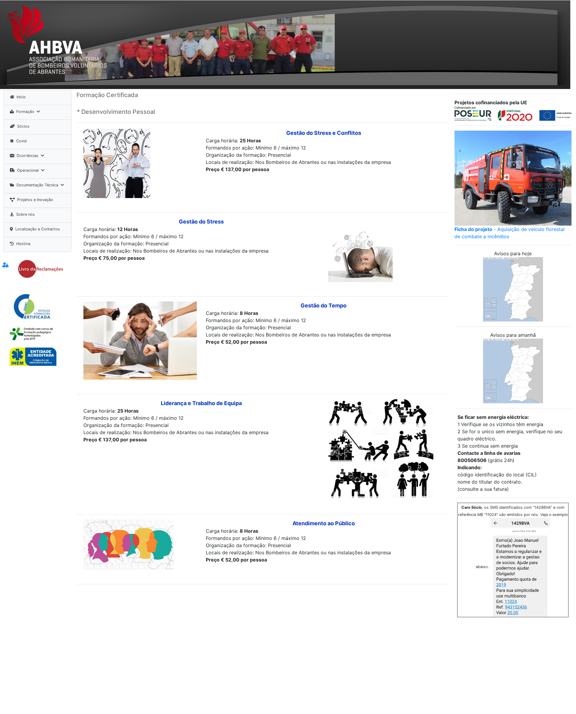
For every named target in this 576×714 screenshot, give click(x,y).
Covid (21, 141)
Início (21, 97)
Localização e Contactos (37, 229)
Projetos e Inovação (35, 199)
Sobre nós (25, 214)
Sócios (23, 126)
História (23, 243)
